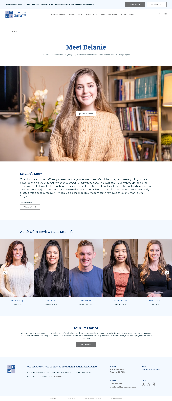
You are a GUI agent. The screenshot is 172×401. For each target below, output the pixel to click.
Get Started (135, 4)
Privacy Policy (54, 398)
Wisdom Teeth (75, 14)
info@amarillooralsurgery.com (123, 387)
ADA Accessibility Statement (93, 398)
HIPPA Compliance (116, 398)
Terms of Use (71, 398)
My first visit (156, 4)
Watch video (87, 114)
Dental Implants (58, 14)
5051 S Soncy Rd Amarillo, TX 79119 (117, 371)
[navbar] (166, 14)
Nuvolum (58, 376)
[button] (5, 272)
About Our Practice (109, 14)
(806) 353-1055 (127, 14)
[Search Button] (160, 14)
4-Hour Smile (91, 14)
